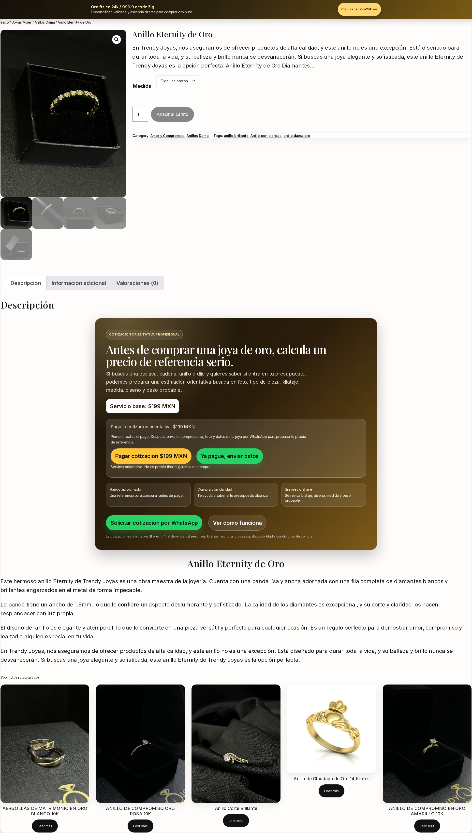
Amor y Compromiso (167, 136)
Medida (142, 86)
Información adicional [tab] (78, 283)
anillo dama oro (296, 136)
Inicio (4, 22)
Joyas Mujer (21, 22)
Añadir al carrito (172, 114)
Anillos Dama (45, 22)
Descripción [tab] (25, 283)
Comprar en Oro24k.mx (359, 9)
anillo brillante (236, 136)
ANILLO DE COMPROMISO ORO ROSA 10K (140, 811)
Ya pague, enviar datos (230, 456)
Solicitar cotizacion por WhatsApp (154, 523)
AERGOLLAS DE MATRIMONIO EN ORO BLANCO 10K (44, 811)
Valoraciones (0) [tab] (137, 283)
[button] (116, 39)
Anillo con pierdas (266, 136)
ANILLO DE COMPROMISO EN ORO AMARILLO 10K (427, 811)
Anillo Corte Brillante (236, 808)
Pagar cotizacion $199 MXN (151, 456)
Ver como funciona (237, 523)
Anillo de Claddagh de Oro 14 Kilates (331, 778)
